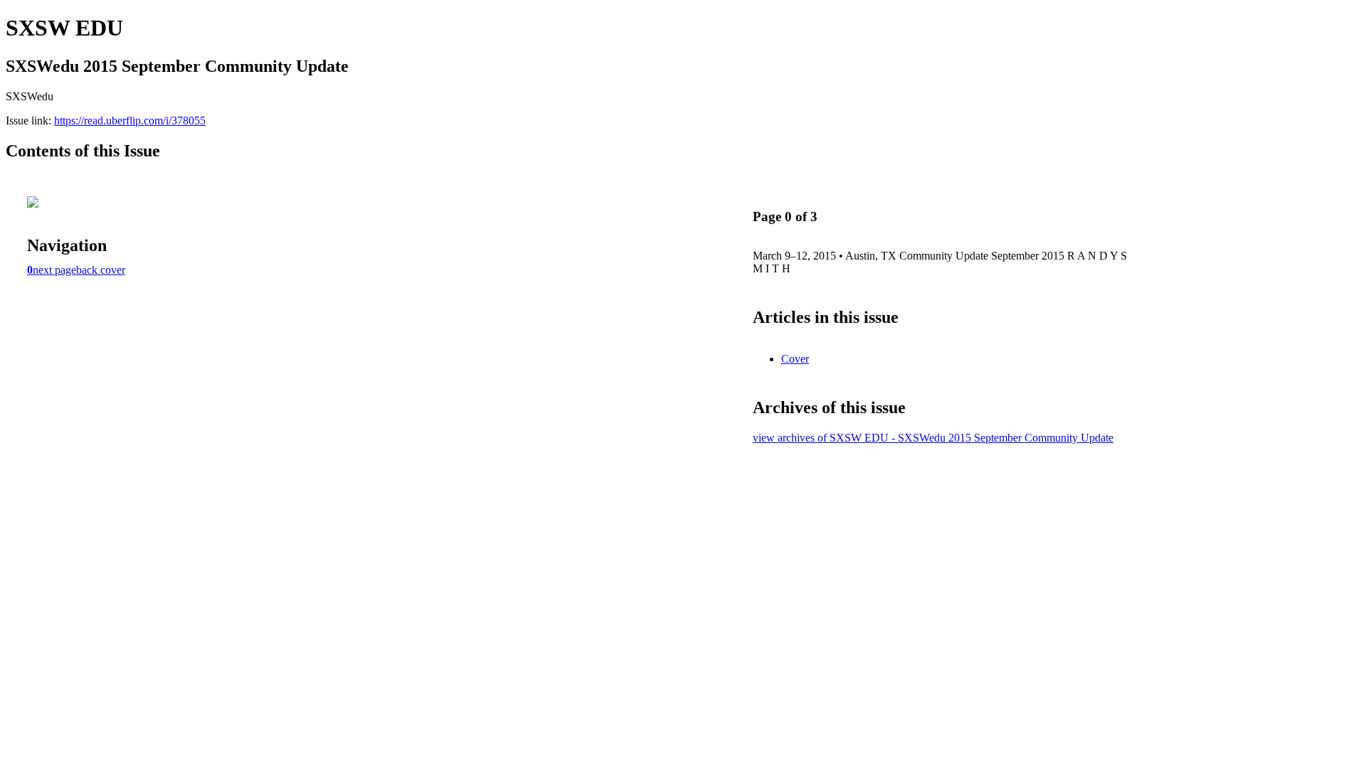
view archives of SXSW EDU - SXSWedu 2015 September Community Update (933, 438)
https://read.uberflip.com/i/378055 (130, 120)
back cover (100, 270)
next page (54, 270)
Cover (795, 359)
